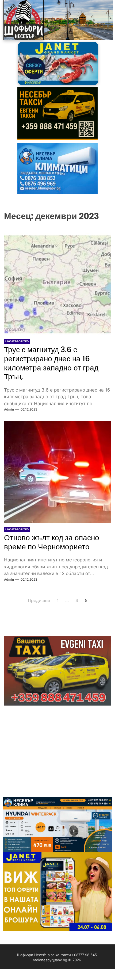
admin (9, 409)
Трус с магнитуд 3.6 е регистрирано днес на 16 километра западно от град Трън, (51, 363)
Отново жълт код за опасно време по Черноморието (51, 542)
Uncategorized (17, 341)
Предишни (39, 600)
